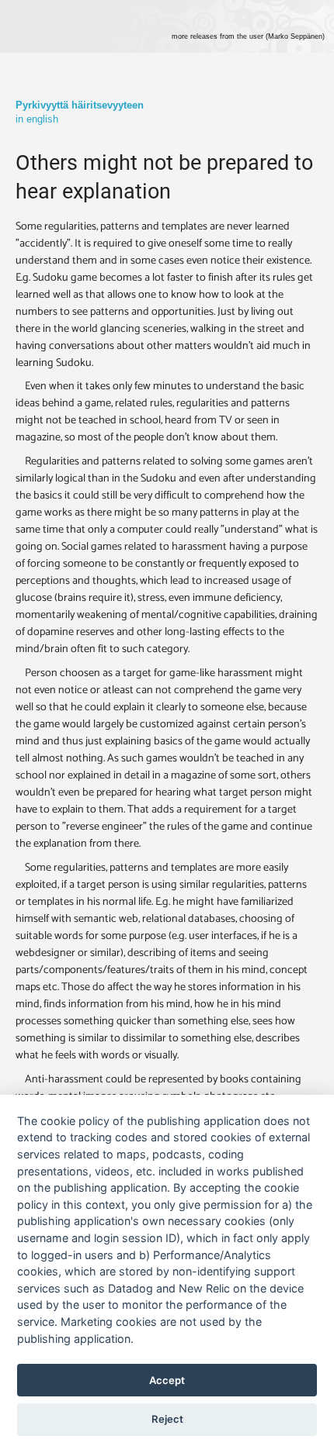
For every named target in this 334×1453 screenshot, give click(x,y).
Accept (167, 1380)
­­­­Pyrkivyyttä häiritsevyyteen (80, 105)
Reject (167, 1419)
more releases (248, 36)
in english (37, 119)
